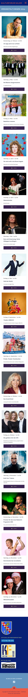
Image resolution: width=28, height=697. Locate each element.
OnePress (23, 691)
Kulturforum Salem (11, 3)
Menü (25, 2)
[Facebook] (14, 682)
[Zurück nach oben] (14, 688)
